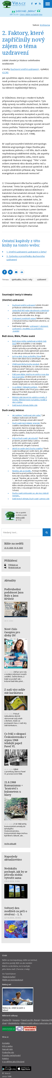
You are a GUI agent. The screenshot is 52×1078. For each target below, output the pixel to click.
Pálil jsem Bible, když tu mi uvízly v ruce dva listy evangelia (30, 375)
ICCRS (5, 72)
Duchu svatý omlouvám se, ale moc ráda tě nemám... (30, 494)
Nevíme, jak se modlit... (22, 470)
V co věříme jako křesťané (13, 1061)
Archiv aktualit (10, 843)
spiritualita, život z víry (22, 279)
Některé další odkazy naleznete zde (36, 1023)
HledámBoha (13, 1023)
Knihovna (45, 25)
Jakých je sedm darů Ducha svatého (27, 448)
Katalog (5, 1058)
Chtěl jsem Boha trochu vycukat (25, 364)
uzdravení (41, 279)
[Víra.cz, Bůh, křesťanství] (14, 4)
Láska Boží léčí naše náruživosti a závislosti (30, 310)
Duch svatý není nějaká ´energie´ (26, 423)
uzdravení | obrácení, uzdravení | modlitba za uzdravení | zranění (30, 328)
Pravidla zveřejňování (11, 1055)
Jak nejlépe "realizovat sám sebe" (26, 415)
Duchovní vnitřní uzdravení (24, 69)
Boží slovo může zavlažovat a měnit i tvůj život (29, 342)
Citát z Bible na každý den (31, 14)
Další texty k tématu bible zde (24, 405)
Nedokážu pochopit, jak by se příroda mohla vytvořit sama (15, 873)
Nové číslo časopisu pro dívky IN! (12, 632)
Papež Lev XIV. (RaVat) (30, 1020)
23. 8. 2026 (8, 548)
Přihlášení (10, 560)
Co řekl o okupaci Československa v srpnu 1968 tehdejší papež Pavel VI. (15, 740)
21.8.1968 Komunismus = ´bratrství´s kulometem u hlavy (13, 788)
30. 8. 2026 (18, 548)
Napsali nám (7, 1049)
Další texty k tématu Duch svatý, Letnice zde (30, 498)
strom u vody (20, 517)
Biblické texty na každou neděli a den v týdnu (29, 400)
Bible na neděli (13, 543)
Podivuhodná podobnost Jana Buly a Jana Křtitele (13, 593)
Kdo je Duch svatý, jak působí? (25, 438)
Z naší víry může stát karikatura (14, 691)
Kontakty (6, 1043)
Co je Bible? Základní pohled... (25, 387)
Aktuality (10, 580)
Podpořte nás (8, 1052)
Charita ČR (6, 1020)
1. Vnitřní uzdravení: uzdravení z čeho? (26, 251)
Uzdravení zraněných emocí (24, 318)
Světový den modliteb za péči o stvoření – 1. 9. (15, 911)
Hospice (16, 1020)
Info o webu (7, 1046)
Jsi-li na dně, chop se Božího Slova (26, 356)
